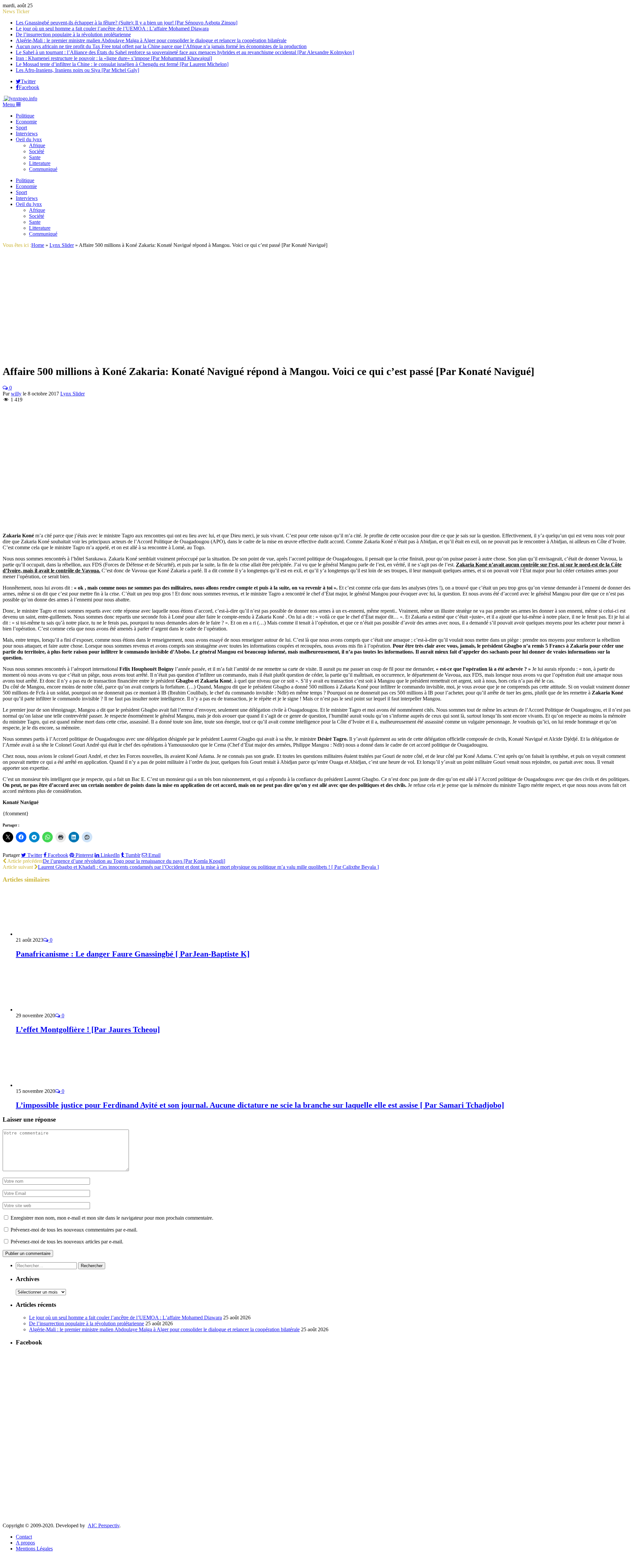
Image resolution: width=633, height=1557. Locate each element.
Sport (21, 127)
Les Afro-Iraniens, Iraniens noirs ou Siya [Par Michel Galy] (77, 70)
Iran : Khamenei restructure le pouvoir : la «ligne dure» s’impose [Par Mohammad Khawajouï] (114, 58)
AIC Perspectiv (103, 1525)
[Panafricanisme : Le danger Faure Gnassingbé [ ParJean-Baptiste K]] (51, 934)
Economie (26, 121)
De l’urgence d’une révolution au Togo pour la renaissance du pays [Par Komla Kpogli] (134, 861)
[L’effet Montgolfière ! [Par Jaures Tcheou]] (51, 1009)
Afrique (37, 145)
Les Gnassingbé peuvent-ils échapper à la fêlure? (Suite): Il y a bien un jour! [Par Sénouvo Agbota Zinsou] (126, 22)
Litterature (39, 163)
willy (16, 393)
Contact (24, 1537)
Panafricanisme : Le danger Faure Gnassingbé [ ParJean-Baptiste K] (133, 954)
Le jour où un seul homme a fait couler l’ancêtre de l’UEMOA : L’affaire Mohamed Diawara (112, 28)
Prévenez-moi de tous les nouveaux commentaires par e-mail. (74, 1230)
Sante (35, 157)
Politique (25, 115)
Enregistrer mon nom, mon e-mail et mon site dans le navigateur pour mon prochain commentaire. (112, 1218)
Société (36, 151)
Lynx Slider (72, 393)
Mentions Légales (34, 1548)
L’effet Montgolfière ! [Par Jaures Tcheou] (88, 1029)
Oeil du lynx (29, 139)
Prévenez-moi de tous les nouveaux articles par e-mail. (67, 1241)
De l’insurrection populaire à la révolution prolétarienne (73, 34)
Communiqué (43, 169)
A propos (25, 1542)
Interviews (27, 133)
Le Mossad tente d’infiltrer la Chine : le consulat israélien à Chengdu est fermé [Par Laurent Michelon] (122, 64)
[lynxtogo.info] (20, 98)
